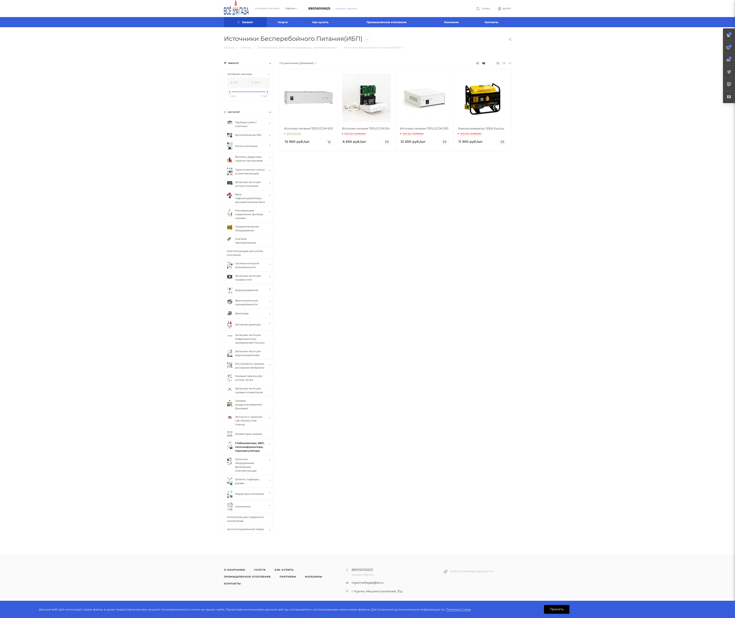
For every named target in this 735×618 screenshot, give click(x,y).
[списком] (503, 63)
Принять (557, 609)
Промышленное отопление (247, 576)
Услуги (260, 569)
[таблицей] (509, 63)
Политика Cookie (458, 609)
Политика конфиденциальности (471, 571)
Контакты (232, 583)
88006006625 (319, 8)
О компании (234, 569)
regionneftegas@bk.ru (368, 582)
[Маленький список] (477, 63)
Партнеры (288, 576)
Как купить (284, 569)
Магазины (313, 576)
